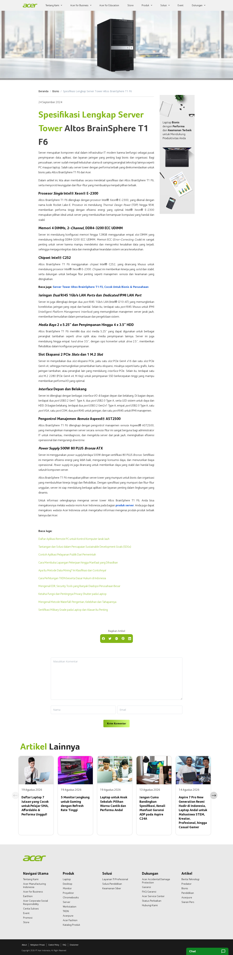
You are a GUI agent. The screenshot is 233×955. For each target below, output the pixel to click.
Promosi (27, 917)
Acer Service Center (153, 896)
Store (26, 922)
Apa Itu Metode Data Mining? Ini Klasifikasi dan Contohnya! (72, 570)
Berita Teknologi (190, 879)
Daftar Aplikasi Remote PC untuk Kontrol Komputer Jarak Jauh (73, 539)
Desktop (67, 883)
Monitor (67, 888)
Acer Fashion (70, 920)
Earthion (28, 896)
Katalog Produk (71, 924)
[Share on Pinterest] (123, 638)
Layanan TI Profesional (115, 879)
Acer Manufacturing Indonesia (34, 885)
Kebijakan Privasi (37, 945)
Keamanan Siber (111, 888)
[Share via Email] (116, 638)
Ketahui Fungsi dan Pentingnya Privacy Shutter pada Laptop (72, 594)
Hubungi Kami (150, 905)
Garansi (146, 887)
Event (26, 913)
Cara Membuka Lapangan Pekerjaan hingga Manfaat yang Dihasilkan (78, 562)
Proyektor (68, 893)
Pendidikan (187, 893)
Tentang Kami (30, 879)
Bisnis (55, 91)
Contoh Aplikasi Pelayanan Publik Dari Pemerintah (67, 554)
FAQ (64, 945)
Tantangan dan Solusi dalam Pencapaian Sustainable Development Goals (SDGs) (84, 546)
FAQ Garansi (149, 891)
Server (66, 902)
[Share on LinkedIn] (129, 638)
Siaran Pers (187, 902)
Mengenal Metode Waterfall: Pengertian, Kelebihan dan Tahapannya (77, 602)
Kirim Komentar (116, 723)
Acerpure (68, 915)
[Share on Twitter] (109, 638)
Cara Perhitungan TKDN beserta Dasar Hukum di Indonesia (72, 578)
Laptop (67, 879)
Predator (186, 883)
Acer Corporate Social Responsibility (35, 902)
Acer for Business (33, 891)
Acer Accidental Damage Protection (156, 881)
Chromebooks (71, 897)
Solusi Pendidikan (112, 883)
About (24, 945)
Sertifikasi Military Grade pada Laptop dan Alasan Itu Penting (73, 609)
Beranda (43, 91)
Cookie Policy (53, 945)
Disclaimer (74, 945)
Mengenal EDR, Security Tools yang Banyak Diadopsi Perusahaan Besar (79, 586)
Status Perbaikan (151, 900)
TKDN (66, 911)
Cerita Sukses (31, 908)
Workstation (69, 906)
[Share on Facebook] (103, 638)
